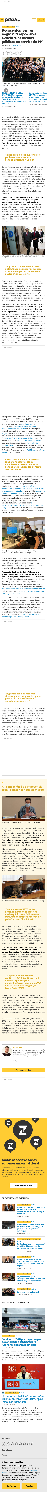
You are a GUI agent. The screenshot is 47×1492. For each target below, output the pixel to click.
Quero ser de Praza (23, 1185)
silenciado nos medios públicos (28, 440)
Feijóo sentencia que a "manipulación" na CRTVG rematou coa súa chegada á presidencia (31, 1278)
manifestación (27, 424)
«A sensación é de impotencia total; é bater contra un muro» (23, 788)
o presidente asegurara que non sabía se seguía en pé (23, 587)
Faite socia (40, 20)
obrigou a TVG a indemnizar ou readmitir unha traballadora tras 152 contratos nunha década (23, 488)
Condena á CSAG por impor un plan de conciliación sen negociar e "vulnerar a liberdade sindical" (22, 1341)
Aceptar (29, 1486)
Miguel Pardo (6, 45)
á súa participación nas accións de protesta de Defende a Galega (22, 505)
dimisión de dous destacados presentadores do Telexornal (19, 427)
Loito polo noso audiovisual (28, 1292)
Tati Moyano (31, 450)
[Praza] (12, 20)
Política (18, 27)
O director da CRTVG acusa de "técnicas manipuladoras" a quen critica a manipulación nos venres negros (30, 1262)
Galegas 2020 (36, 1239)
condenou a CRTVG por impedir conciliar (23, 492)
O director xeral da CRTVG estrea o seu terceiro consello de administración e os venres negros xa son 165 (31, 1210)
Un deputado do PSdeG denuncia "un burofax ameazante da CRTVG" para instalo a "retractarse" (23, 1399)
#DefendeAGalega (8, 27)
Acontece (19, 1336)
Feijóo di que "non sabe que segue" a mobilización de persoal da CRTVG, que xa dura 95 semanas (31, 1246)
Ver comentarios (23, 1070)
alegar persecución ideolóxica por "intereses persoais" (20, 615)
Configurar (11, 1486)
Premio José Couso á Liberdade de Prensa (19, 438)
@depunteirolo (16, 45)
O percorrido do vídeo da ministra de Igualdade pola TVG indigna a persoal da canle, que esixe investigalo (30, 1227)
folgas (4, 433)
